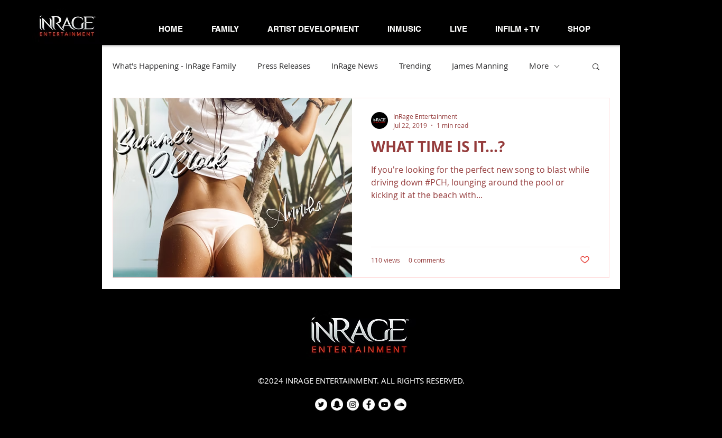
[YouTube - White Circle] (384, 404)
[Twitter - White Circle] (321, 404)
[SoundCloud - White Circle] (400, 404)
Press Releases (283, 66)
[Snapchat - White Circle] (337, 404)
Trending (415, 66)
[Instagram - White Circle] (353, 404)
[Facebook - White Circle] (369, 404)
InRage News (354, 66)
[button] (225, 29)
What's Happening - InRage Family (174, 66)
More (539, 66)
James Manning (480, 66)
